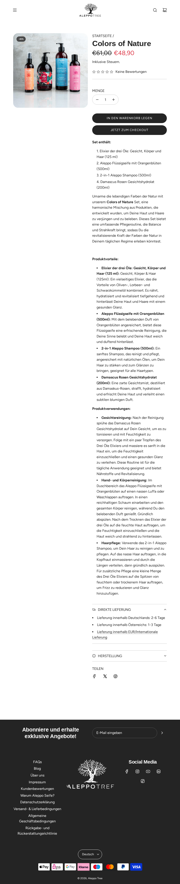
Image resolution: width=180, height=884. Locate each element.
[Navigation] (15, 10)
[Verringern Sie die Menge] (97, 99)
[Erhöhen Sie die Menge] (113, 99)
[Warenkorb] (164, 10)
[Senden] (162, 733)
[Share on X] (105, 677)
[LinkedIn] (158, 771)
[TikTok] (143, 781)
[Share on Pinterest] (115, 677)
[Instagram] (137, 771)
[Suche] (155, 10)
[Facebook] (127, 771)
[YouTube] (148, 771)
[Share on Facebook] (94, 677)
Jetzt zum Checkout (129, 130)
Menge (98, 91)
